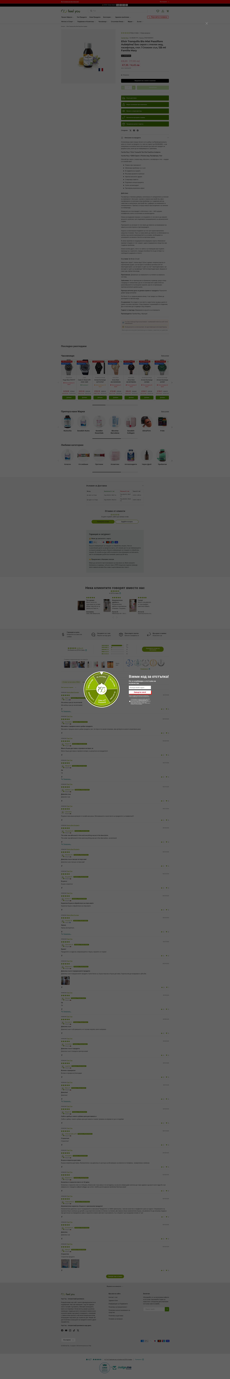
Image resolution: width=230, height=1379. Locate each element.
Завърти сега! (140, 692)
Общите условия (142, 700)
